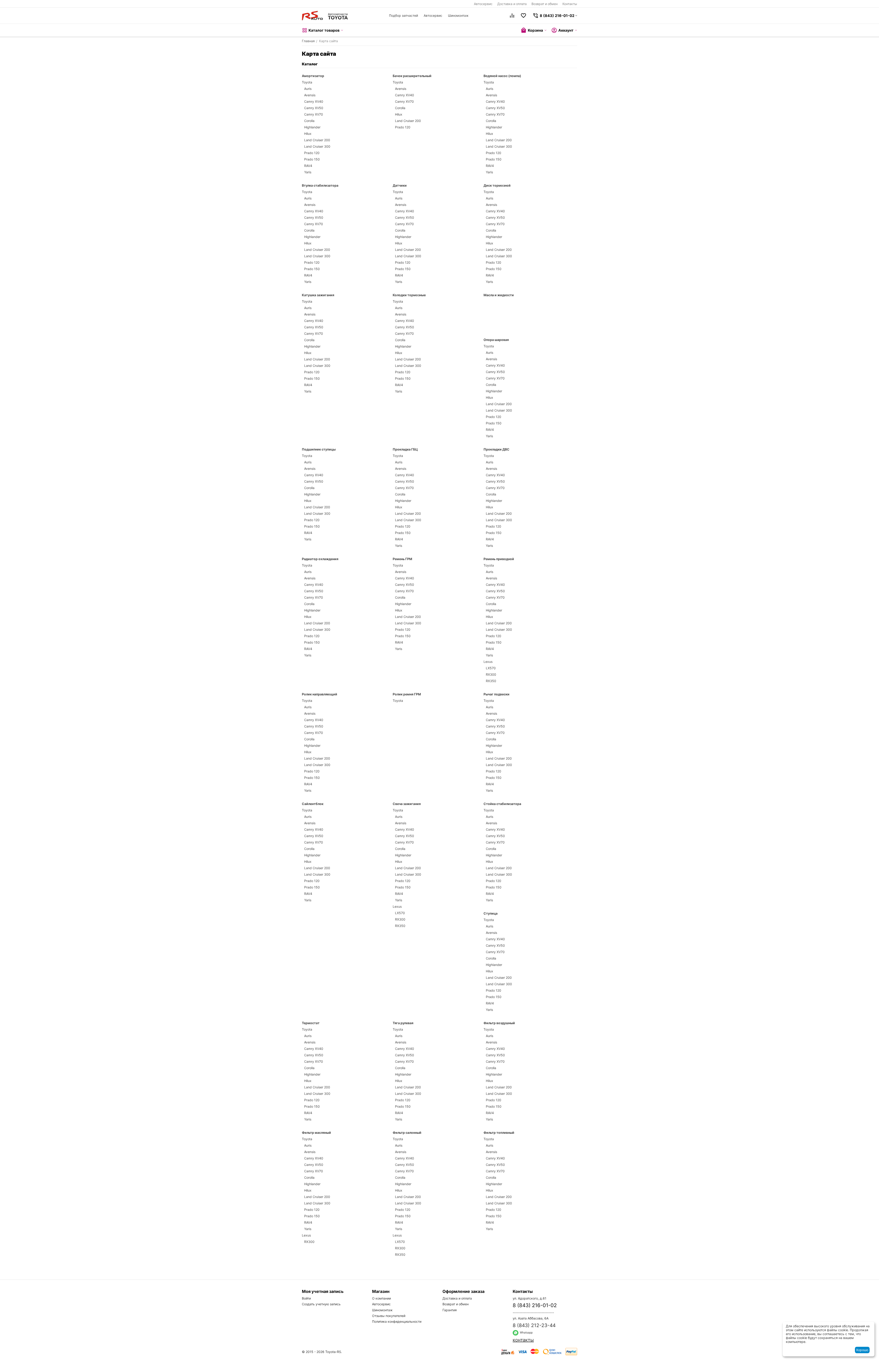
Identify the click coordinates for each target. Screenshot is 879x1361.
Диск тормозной (497, 185)
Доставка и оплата (512, 4)
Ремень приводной (499, 559)
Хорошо (862, 1350)
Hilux (308, 134)
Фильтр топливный (499, 1132)
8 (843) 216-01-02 (535, 1305)
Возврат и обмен (544, 4)
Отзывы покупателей (388, 1316)
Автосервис (483, 4)
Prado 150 (312, 159)
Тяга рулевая (403, 1023)
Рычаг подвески (496, 694)
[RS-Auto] (325, 16)
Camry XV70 (313, 114)
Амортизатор (313, 76)
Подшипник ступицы (319, 449)
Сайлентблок (312, 804)
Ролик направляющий (319, 694)
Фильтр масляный (316, 1132)
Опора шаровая (496, 340)
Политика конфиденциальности (396, 1321)
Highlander (312, 127)
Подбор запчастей (403, 15)
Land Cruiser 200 (317, 140)
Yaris (307, 172)
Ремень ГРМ (402, 559)
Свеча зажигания (407, 804)
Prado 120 (312, 153)
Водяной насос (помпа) (502, 76)
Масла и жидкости (499, 295)
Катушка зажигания (318, 295)
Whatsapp (525, 1332)
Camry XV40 (313, 101)
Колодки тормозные (409, 295)
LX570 (491, 668)
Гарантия (449, 1310)
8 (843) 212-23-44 (534, 1325)
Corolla (309, 121)
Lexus (488, 662)
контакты (523, 1340)
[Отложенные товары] (523, 15)
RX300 (491, 674)
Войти (306, 1298)
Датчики (400, 185)
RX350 (491, 681)
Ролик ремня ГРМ (407, 694)
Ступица (491, 913)
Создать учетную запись (321, 1304)
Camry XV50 (313, 108)
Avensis (309, 95)
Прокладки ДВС (496, 449)
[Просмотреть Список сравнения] (512, 15)
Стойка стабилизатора (502, 804)
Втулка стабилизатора (320, 185)
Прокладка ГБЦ (405, 449)
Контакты (569, 4)
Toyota (307, 82)
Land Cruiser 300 (317, 146)
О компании (381, 1298)
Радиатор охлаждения (320, 559)
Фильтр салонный (407, 1132)
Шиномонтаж (458, 15)
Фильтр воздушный (499, 1023)
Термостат (311, 1023)
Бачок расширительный (412, 76)
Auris (308, 89)
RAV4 (308, 166)
